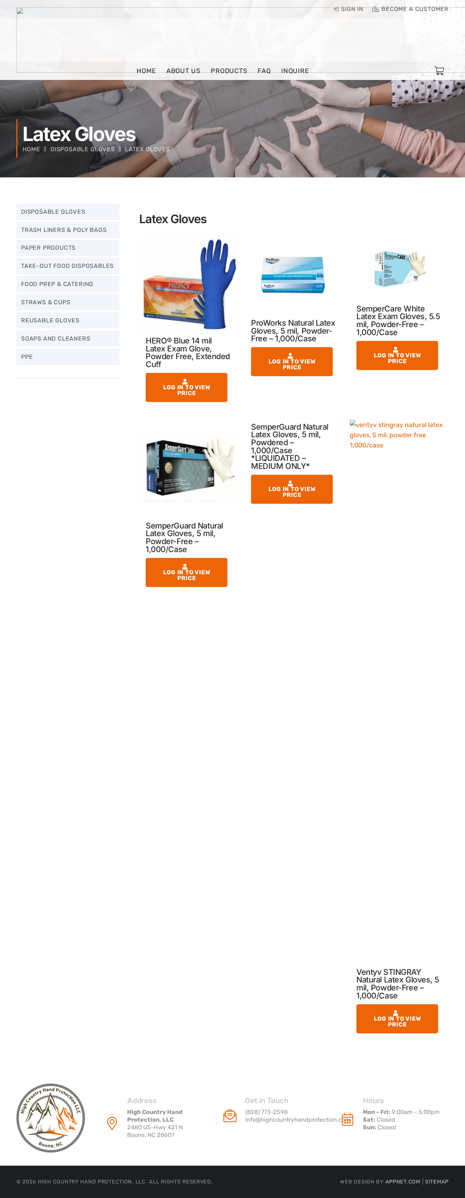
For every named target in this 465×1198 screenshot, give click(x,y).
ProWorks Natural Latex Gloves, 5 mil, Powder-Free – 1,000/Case (293, 330)
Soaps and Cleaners (55, 338)
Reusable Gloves (50, 320)
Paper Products (48, 247)
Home (31, 149)
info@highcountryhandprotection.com (297, 1119)
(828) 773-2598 (266, 1112)
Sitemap (437, 1182)
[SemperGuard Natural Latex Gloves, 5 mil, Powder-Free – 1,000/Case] (188, 469)
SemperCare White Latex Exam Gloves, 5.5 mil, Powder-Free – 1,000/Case (398, 320)
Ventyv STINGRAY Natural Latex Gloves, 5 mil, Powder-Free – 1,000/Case (397, 983)
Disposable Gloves (82, 149)
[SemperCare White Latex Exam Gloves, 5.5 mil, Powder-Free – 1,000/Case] (399, 268)
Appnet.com (402, 1182)
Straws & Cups (45, 302)
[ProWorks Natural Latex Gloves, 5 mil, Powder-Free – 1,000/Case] (293, 275)
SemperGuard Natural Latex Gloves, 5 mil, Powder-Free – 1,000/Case (184, 537)
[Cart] (439, 71)
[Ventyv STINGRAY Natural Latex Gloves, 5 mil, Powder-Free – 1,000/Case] (399, 692)
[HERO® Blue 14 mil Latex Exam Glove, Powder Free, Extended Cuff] (188, 284)
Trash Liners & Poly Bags (63, 229)
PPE (27, 356)
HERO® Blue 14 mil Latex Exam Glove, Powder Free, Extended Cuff (188, 352)
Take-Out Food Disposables (67, 265)
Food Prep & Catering (57, 284)
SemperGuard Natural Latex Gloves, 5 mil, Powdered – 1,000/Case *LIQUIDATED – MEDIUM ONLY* (289, 446)
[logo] (50, 1118)
